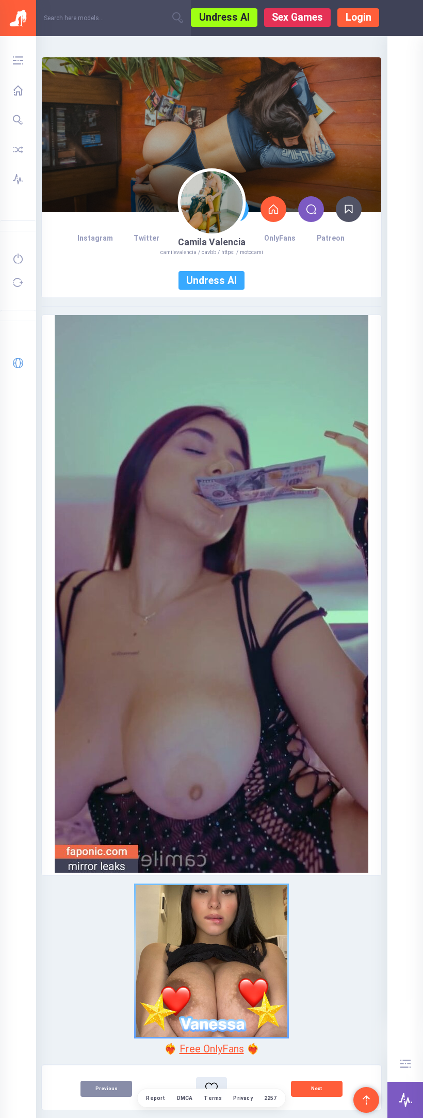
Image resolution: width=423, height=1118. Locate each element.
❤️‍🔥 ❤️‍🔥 (211, 1049)
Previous (106, 1088)
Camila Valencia (212, 242)
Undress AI (224, 17)
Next (316, 1088)
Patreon (331, 238)
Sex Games (297, 17)
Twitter (146, 238)
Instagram (95, 238)
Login (358, 17)
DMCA (185, 1098)
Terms (213, 1098)
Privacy (242, 1098)
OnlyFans (280, 238)
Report (155, 1098)
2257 (270, 1098)
